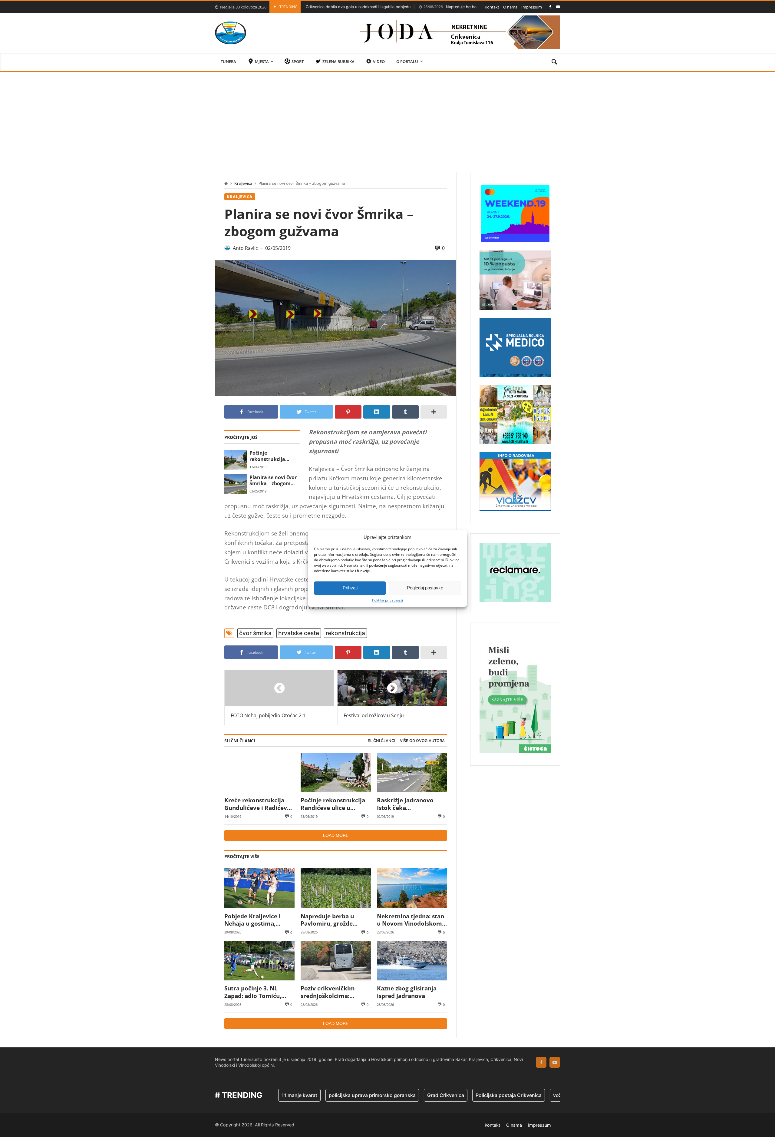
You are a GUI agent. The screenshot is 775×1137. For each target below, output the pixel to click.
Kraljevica (243, 183)
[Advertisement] (387, 117)
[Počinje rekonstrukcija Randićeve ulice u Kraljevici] (235, 459)
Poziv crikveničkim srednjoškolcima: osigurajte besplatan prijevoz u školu (330, 992)
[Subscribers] (558, 7)
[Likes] (550, 7)
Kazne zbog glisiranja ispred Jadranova (407, 992)
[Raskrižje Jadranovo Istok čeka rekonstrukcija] (412, 772)
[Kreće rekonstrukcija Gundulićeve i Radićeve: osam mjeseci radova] (259, 772)
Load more (335, 835)
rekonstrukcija (345, 633)
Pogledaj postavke (425, 587)
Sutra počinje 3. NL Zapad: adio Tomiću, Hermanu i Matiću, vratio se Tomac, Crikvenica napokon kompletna (252, 992)
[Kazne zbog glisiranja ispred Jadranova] (412, 960)
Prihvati (350, 587)
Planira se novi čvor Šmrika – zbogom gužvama (273, 480)
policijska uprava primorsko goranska (329, 1095)
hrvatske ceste (298, 633)
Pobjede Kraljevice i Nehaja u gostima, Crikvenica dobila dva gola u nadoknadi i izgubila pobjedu (255, 920)
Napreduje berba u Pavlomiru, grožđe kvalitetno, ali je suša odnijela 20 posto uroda (465, 7)
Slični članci (381, 740)
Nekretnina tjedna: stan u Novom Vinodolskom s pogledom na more (411, 920)
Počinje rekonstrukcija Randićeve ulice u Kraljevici (270, 456)
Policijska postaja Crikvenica (466, 1095)
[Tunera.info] (230, 33)
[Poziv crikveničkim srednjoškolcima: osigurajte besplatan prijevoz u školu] (336, 960)
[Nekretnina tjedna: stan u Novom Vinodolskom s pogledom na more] (412, 888)
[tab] (381, 741)
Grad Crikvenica (403, 1095)
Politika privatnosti (387, 600)
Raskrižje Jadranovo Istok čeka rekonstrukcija (405, 804)
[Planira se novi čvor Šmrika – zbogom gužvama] (235, 484)
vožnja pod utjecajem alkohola (546, 1095)
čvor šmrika (255, 633)
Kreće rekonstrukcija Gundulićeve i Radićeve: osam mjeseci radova (258, 804)
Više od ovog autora (422, 740)
